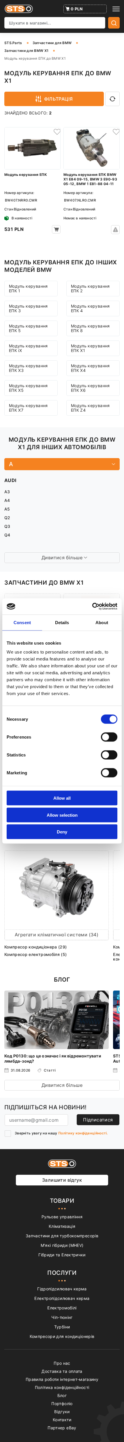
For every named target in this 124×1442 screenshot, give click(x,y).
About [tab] (101, 622)
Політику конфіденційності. (83, 1133)
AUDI (10, 480)
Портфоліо (61, 1403)
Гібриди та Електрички (61, 1254)
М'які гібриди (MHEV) (62, 1245)
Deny (62, 831)
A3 (7, 491)
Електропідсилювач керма (61, 1298)
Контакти (62, 1419)
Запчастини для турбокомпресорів (62, 1235)
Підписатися (98, 1120)
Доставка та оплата (62, 1371)
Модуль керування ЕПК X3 (28, 368)
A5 (7, 509)
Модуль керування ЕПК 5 (28, 328)
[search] (114, 23)
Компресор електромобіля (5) (35, 954)
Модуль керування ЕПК (25, 174)
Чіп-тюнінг (62, 1317)
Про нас (62, 1363)
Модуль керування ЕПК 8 (90, 328)
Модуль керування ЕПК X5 (28, 388)
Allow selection (62, 814)
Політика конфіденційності (62, 1387)
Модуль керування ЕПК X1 (90, 348)
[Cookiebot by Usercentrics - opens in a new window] (92, 606)
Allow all (62, 798)
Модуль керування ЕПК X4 (90, 368)
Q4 (7, 534)
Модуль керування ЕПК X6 (90, 388)
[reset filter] (112, 99)
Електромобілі (62, 1307)
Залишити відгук (62, 1180)
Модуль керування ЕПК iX (28, 348)
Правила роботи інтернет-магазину (62, 1379)
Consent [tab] (22, 622)
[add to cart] (56, 229)
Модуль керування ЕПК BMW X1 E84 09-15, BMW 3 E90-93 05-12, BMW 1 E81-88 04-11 (90, 179)
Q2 (7, 517)
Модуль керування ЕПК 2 (90, 288)
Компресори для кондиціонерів (62, 1336)
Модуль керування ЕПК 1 (28, 288)
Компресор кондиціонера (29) (35, 946)
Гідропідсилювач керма (62, 1288)
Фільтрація (58, 99)
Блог (62, 1395)
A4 (7, 500)
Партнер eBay (62, 1427)
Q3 (7, 526)
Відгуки (61, 1411)
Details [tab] (62, 622)
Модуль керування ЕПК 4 (90, 308)
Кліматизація (62, 1226)
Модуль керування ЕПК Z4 (90, 408)
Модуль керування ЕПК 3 (28, 308)
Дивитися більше (62, 1085)
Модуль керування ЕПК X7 (28, 408)
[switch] (109, 737)
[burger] (116, 9)
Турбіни (62, 1326)
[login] (56, 131)
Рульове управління (62, 1216)
